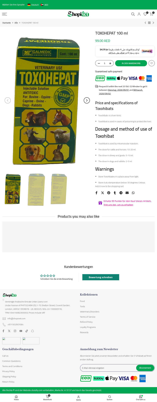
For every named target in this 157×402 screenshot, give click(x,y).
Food (82, 301)
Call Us (5, 356)
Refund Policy (86, 322)
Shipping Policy (9, 377)
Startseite (6, 22)
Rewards (84, 332)
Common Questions (11, 361)
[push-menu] (4, 14)
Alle (16, 22)
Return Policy (8, 382)
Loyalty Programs (88, 327)
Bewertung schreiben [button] (101, 277)
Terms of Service (87, 317)
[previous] (8, 100)
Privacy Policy (8, 371)
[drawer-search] (133, 14)
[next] (87, 100)
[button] (38, 5)
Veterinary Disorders (89, 312)
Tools (82, 306)
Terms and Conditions (12, 366)
